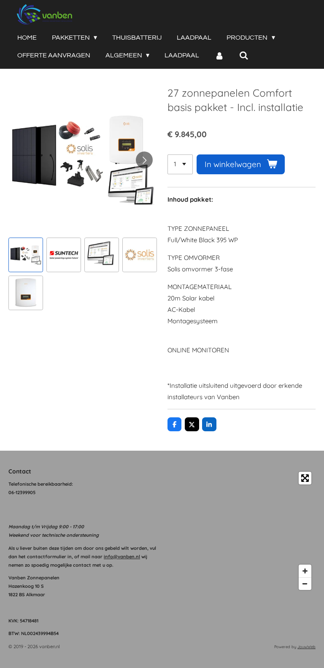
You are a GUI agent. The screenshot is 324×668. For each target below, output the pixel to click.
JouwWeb (306, 646)
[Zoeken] (244, 55)
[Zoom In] (305, 571)
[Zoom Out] (305, 583)
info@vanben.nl (122, 557)
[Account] (219, 55)
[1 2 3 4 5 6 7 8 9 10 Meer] (180, 164)
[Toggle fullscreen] (305, 478)
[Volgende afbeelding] (144, 159)
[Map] (241, 531)
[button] (25, 255)
